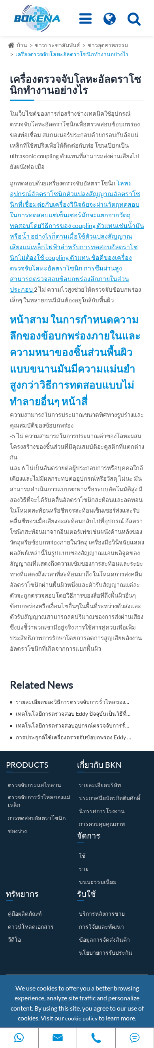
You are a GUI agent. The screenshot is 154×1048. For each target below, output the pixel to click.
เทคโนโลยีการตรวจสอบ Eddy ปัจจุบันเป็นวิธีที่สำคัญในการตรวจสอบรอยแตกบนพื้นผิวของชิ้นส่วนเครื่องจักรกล (73, 713)
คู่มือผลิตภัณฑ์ (25, 913)
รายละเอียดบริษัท (100, 784)
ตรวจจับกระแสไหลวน (34, 784)
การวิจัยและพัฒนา (101, 926)
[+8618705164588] (19, 1038)
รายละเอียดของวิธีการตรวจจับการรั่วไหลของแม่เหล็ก (73, 701)
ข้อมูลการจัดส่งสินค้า (104, 939)
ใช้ (82, 855)
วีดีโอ (14, 939)
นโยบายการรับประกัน (105, 952)
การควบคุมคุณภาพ (102, 823)
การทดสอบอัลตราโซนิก (37, 818)
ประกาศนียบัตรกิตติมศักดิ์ (109, 797)
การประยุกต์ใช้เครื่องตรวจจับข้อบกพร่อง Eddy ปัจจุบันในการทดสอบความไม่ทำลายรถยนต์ (73, 737)
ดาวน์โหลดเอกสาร (31, 926)
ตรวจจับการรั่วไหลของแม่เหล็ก (39, 801)
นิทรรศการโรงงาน (102, 810)
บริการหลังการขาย (102, 913)
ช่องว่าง (17, 831)
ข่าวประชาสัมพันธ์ (57, 45)
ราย (83, 868)
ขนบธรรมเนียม (97, 881)
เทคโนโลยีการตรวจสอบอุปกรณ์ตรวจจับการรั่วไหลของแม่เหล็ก (73, 725)
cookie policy (81, 1018)
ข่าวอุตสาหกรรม (108, 45)
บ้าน (22, 45)
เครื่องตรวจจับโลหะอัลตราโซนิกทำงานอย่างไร (72, 54)
